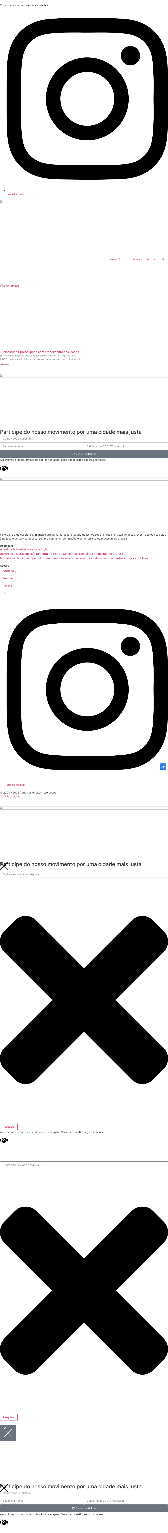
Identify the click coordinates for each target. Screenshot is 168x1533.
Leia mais (4, 364)
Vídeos (150, 259)
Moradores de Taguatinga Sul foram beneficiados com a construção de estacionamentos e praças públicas (74, 558)
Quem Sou (116, 259)
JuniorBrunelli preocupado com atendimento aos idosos (39, 352)
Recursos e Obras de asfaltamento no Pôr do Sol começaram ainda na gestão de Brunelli (61, 553)
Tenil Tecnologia (10, 796)
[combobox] (84, 874)
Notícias (135, 259)
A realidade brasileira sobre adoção (24, 549)
